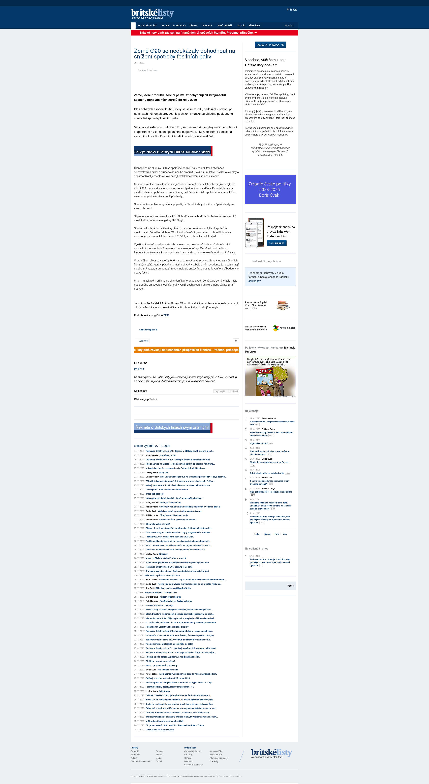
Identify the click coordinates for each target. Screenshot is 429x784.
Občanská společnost (140, 761)
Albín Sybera (152, 506)
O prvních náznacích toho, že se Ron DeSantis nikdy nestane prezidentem (181, 622)
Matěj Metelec (152, 455)
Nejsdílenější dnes (256, 548)
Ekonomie (135, 754)
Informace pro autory (218, 757)
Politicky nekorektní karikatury (270, 349)
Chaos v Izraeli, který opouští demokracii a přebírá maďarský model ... (179, 528)
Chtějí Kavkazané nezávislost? (160, 661)
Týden (257, 533)
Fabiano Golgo (268, 429)
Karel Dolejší (152, 579)
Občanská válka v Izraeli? (158, 523)
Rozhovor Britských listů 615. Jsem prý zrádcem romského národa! (178, 459)
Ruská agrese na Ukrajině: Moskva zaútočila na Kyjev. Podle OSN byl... (179, 682)
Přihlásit (291, 9)
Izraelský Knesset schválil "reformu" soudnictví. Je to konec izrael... (178, 712)
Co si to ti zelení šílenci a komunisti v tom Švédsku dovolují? (269, 482)
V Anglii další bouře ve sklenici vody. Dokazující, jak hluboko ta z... (177, 468)
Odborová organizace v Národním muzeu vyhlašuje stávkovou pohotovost (181, 708)
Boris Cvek (151, 511)
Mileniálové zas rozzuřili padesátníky (173, 588)
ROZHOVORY (179, 25)
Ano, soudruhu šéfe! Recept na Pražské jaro (271, 493)
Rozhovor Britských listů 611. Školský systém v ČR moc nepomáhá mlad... (181, 648)
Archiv (165, 25)
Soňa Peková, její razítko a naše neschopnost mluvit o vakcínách (271, 434)
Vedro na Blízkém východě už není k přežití (166, 558)
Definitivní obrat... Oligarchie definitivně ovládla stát (272, 423)
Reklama (188, 761)
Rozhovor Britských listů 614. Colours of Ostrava (169, 566)
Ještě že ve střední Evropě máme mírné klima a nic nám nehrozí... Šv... (179, 703)
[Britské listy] (173, 152)
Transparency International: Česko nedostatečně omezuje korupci (177, 570)
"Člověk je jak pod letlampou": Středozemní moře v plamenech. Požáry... (180, 481)
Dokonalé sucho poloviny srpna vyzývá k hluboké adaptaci (269, 453)
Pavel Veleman (269, 418)
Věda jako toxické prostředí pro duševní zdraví (180, 511)
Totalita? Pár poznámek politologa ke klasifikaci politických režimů (177, 562)
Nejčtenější (252, 411)
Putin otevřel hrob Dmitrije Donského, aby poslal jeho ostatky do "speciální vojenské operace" (270, 519)
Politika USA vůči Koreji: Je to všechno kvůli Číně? (170, 536)
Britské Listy (271, 754)
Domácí (159, 751)
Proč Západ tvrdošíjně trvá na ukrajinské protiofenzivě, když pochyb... (193, 476)
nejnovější (220, 391)
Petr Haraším (152, 600)
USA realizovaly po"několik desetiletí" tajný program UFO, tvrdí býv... (178, 532)
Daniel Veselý (152, 476)
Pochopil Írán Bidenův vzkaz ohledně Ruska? (167, 626)
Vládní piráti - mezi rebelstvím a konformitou (167, 489)
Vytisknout (143, 340)
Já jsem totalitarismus (170, 596)
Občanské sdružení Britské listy (163, 776)
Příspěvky (254, 25)
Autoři (241, 25)
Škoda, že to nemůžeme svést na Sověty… (270, 463)
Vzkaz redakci (215, 754)
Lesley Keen (152, 472)
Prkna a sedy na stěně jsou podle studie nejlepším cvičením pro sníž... (179, 609)
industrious (164, 691)
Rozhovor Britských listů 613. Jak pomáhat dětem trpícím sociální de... (179, 630)
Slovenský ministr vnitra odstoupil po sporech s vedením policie (189, 506)
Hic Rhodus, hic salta (168, 669)
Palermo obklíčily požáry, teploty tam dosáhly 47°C (170, 686)
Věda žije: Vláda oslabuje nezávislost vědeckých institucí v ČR (175, 549)
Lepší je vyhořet (168, 455)
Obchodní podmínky (193, 764)
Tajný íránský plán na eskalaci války (270, 472)
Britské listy (154, 14)
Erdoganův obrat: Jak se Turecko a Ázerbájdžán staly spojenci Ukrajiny (180, 635)
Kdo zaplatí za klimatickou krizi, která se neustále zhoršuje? (174, 498)
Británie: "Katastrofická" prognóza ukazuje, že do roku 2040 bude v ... (179, 695)
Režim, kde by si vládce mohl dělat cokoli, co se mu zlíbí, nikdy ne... (189, 583)
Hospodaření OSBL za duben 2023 (161, 592)
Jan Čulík (150, 588)
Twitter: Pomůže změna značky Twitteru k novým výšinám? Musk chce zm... (182, 716)
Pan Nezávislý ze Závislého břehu (176, 600)
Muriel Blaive (152, 596)
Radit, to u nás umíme (170, 502)
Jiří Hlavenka (152, 515)
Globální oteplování (148, 329)
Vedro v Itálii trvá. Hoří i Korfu (160, 729)
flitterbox (163, 553)
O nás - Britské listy (193, 751)
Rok (277, 533)
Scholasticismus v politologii (159, 605)
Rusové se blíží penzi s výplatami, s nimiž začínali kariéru (173, 656)
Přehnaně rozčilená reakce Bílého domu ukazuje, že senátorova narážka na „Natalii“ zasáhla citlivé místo (271, 505)
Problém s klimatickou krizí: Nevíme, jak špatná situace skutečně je (178, 540)
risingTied (163, 472)
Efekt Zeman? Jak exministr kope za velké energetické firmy (188, 673)
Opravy (187, 757)
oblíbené (234, 391)
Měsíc (267, 533)
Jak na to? (255, 281)
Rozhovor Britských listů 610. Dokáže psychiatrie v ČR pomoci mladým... (180, 652)
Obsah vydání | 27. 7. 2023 (152, 445)
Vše (285, 533)
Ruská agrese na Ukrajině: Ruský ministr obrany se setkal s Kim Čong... (180, 463)
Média (159, 757)
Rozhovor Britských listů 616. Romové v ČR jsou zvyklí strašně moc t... (179, 450)
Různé (159, 761)
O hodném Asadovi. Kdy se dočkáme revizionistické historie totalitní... (192, 579)
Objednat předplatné (270, 44)
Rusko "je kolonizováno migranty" (162, 665)
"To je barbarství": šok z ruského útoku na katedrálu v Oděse (175, 725)
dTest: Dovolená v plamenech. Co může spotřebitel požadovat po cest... (179, 613)
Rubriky (208, 25)
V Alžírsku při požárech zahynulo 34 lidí (164, 721)
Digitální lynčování (261, 443)
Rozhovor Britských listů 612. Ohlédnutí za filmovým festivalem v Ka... (178, 639)
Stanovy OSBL (216, 751)
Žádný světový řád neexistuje (174, 515)
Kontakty (188, 754)
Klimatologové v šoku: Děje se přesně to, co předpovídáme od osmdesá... (181, 618)
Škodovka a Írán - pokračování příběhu (177, 519)
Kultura (134, 757)
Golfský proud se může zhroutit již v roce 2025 (168, 678)
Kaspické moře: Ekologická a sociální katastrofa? (169, 643)
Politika (159, 754)
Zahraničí (135, 751)
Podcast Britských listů (266, 261)
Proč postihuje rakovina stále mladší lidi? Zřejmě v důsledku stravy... (178, 545)
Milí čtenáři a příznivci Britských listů (162, 575)
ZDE (166, 315)
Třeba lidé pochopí (154, 493)
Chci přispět (276, 243)
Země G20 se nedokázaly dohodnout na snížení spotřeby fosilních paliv (179, 699)
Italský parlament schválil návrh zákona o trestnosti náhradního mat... (179, 485)
